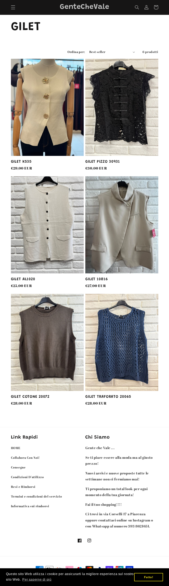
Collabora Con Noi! (25, 457)
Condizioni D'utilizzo (27, 477)
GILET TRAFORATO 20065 (108, 397)
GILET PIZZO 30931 (102, 162)
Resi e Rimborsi (23, 487)
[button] (13, 7)
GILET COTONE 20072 (30, 397)
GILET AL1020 (23, 279)
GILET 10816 (96, 279)
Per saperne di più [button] (36, 579)
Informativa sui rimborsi (30, 506)
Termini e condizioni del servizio (36, 496)
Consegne (18, 467)
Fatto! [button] (148, 577)
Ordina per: (76, 52)
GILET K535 (21, 162)
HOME (16, 448)
